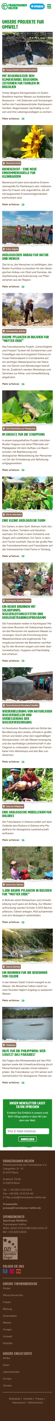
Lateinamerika (11, 1371)
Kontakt (28, 1398)
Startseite (14, 1398)
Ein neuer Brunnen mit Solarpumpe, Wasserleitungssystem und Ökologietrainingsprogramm (24, 611)
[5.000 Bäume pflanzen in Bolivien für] (27, 863)
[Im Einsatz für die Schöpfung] (27, 407)
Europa (7, 1378)
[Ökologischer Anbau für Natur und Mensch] (27, 228)
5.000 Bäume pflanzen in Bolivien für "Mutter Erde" (27, 891)
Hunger (7, 1329)
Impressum (18, 1402)
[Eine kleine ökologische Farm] (27, 493)
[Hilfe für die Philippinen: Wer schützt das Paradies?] (27, 1024)
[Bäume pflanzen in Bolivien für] (27, 310)
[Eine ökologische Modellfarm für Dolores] (27, 785)
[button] (49, 6)
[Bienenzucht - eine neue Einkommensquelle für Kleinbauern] (27, 142)
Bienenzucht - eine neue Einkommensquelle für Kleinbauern (19, 172)
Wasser (7, 1322)
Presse (39, 1398)
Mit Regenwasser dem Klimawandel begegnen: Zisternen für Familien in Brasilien (20, 80)
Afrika (6, 1358)
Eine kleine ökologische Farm (23, 520)
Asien (6, 1365)
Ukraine (7, 1385)
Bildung (7, 1309)
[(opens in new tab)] (10, 1248)
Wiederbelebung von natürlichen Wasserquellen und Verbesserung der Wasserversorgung (27, 716)
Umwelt (7, 1336)
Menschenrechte (13, 1295)
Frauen (7, 1302)
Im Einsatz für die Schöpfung (23, 434)
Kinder (7, 1288)
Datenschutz (35, 1402)
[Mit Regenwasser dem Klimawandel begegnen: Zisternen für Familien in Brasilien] (27, 49)
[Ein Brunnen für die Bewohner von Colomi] (27, 945)
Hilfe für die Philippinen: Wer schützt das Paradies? (24, 1052)
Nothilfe (8, 1343)
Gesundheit (10, 1315)
